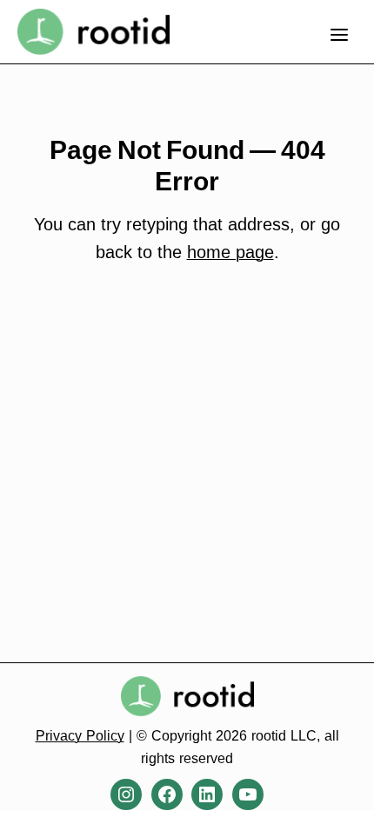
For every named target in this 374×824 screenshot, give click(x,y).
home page (230, 252)
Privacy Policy (80, 735)
